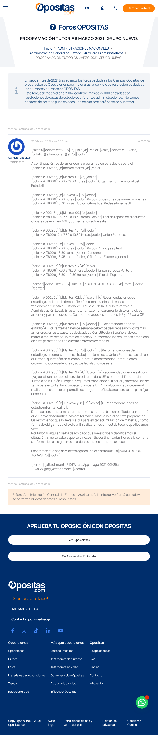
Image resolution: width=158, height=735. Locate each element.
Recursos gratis (18, 692)
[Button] (87, 8)
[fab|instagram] (24, 630)
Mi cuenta (96, 683)
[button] (6, 8)
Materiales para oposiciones (26, 675)
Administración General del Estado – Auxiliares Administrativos (76, 53)
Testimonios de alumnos (66, 659)
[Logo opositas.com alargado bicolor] (55, 8)
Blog (92, 659)
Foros (11, 667)
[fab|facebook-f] (12, 630)
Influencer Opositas (63, 692)
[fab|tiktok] (36, 630)
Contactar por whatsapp (30, 619)
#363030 (144, 141)
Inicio (48, 48)
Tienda (12, 683)
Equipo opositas (100, 651)
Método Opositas (62, 651)
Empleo (94, 667)
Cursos (12, 659)
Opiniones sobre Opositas (67, 675)
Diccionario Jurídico (63, 683)
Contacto (96, 675)
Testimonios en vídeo (64, 667)
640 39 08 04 (28, 609)
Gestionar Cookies (134, 723)
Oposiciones (16, 651)
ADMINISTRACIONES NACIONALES (83, 48)
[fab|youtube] (60, 630)
